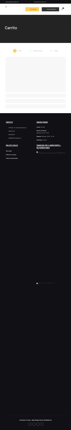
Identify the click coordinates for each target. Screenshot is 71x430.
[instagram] (60, 2)
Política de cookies (11, 154)
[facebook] (57, 2)
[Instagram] (33, 424)
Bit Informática (47, 420)
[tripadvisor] (65, 2)
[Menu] (65, 9)
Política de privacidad (12, 158)
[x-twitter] (62, 2)
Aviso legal (9, 151)
